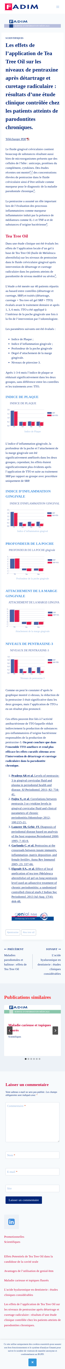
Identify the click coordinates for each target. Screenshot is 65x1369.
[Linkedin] (11, 1222)
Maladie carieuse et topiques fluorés (26, 1280)
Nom (11, 1155)
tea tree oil (28, 932)
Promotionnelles (14, 1236)
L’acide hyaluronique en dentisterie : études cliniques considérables (49, 961)
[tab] (26, 1059)
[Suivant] (55, 1030)
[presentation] (32, 1011)
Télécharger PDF (16, 139)
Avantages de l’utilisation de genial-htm (28, 1271)
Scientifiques (15, 38)
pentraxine (13, 932)
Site (9, 1188)
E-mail (12, 1171)
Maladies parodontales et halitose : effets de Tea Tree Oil (15, 959)
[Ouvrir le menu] (57, 6)
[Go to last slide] (9, 1030)
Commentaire (16, 1106)
